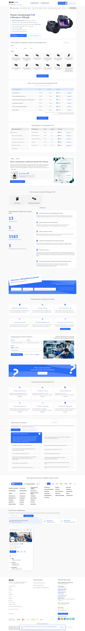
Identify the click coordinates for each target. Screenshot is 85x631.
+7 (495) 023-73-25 (35, 2)
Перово (67, 493)
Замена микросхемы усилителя (18, 96)
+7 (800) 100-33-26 (45, 2)
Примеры (11, 590)
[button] (10, 484)
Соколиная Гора (69, 495)
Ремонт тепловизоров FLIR (39, 582)
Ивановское (68, 489)
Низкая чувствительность (36, 138)
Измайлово (46, 491)
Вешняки (57, 487)
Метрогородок (69, 491)
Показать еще (42, 207)
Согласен (61, 627)
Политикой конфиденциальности (33, 517)
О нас (33, 8)
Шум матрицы (34, 145)
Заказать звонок (43, 373)
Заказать (69, 92)
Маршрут (14, 551)
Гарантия (17, 158)
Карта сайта (11, 613)
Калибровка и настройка (17, 103)
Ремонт (12, 158)
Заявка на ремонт (58, 8)
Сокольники (46, 497)
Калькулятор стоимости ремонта (15, 606)
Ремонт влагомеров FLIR (39, 585)
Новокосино (57, 493)
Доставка (40, 8)
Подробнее (20, 396)
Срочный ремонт (24, 8)
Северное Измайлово (59, 495)
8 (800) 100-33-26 (61, 590)
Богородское (47, 487)
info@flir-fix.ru (61, 593)
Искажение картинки (35, 135)
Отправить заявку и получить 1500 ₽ (45, 289)
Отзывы (36, 8)
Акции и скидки (51, 8)
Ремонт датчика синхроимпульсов (19, 106)
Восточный (68, 487)
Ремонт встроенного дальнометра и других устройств (23, 99)
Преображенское (47, 495)
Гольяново (57, 489)
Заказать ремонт (16, 354)
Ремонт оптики (15, 109)
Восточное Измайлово (49, 489)
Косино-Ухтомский (59, 491)
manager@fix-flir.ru (62, 596)
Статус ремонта (73, 8)
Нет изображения (35, 132)
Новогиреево (47, 493)
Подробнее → (69, 132)
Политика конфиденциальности (42, 623)
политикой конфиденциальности (25, 291)
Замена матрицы (15, 92)
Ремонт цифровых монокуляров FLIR (41, 587)
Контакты (64, 8)
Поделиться (59, 619)
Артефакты (34, 142)
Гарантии (45, 8)
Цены (29, 8)
